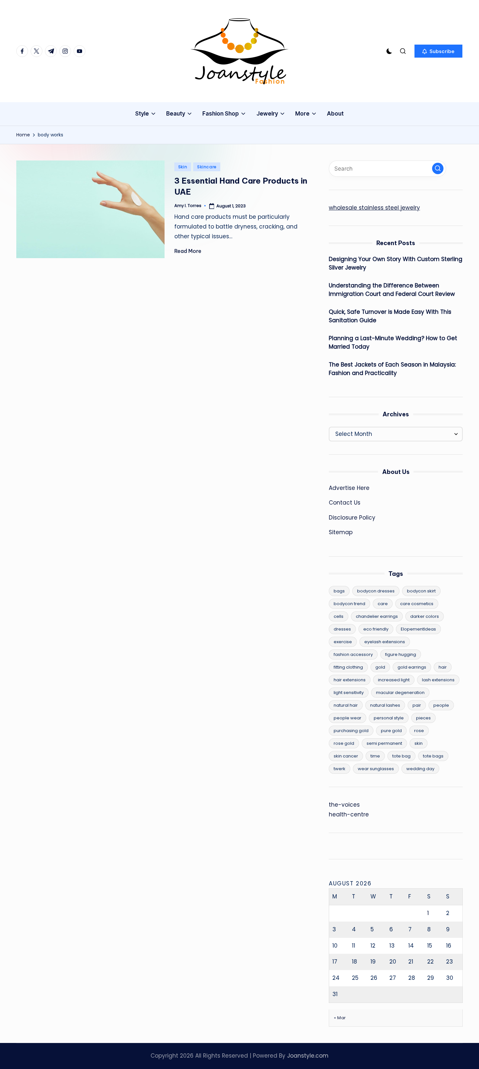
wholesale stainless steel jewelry (374, 208)
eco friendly (375, 629)
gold (380, 667)
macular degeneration (400, 692)
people (441, 705)
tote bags (433, 756)
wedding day (420, 769)
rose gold (344, 743)
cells (338, 616)
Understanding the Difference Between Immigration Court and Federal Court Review (392, 290)
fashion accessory (353, 654)
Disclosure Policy (352, 517)
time (375, 756)
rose (419, 731)
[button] (438, 51)
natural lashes (385, 705)
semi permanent (384, 743)
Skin (182, 167)
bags (339, 591)
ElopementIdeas (418, 629)
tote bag (401, 756)
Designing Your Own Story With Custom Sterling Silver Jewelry (395, 263)
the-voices (344, 805)
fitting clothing (348, 667)
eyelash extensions (384, 642)
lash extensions (438, 680)
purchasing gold (351, 731)
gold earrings (412, 667)
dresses (342, 629)
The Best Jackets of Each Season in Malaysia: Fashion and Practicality (392, 369)
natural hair (346, 705)
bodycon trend (349, 604)
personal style (389, 718)
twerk (339, 769)
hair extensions (350, 680)
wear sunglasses (376, 769)
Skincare (206, 167)
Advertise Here (349, 488)
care (383, 604)
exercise (343, 642)
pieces (423, 718)
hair (443, 667)
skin (418, 743)
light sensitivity (349, 692)
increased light (394, 680)
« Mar (340, 1018)
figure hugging (400, 654)
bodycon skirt (421, 591)
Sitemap (341, 532)
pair (417, 705)
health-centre (349, 814)
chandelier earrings (377, 616)
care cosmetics (416, 604)
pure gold (391, 731)
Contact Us (344, 503)
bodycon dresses (376, 591)
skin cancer (346, 756)
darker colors (424, 616)
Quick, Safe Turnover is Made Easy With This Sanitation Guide (390, 316)
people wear (347, 718)
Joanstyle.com (307, 1056)
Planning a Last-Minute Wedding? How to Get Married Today (393, 342)
